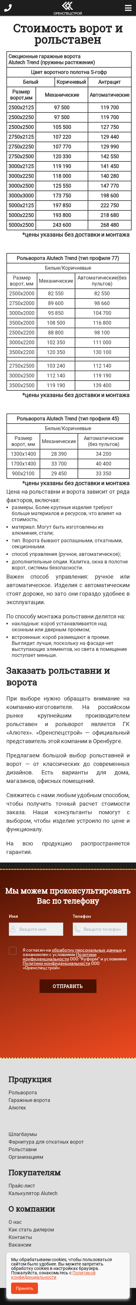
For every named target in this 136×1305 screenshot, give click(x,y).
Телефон (82, 916)
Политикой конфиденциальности (53, 1275)
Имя (13, 916)
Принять (24, 1288)
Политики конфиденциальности (59, 956)
